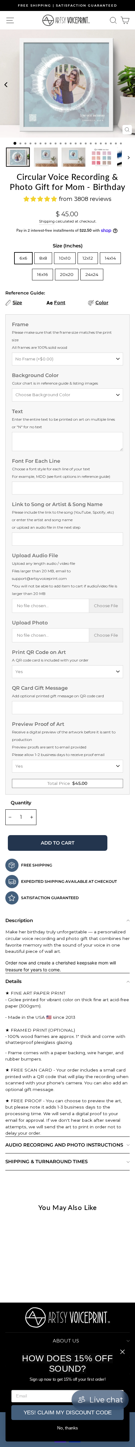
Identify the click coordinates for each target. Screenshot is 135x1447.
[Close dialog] (122, 1352)
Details (13, 981)
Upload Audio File (64, 574)
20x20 (66, 274)
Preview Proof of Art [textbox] (64, 739)
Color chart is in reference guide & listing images (55, 383)
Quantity (21, 803)
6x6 (23, 258)
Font (59, 302)
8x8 (43, 258)
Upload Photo (30, 623)
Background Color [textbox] (55, 379)
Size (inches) (68, 246)
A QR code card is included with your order (50, 660)
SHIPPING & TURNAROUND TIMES (46, 1161)
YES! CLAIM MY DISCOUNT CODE (68, 1413)
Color (101, 302)
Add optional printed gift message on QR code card (58, 696)
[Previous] (5, 83)
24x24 (91, 274)
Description (19, 920)
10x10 (65, 258)
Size (17, 302)
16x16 (42, 274)
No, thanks (67, 1428)
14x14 (110, 258)
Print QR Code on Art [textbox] (50, 655)
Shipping (47, 221)
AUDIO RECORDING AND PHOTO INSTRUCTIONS (64, 1145)
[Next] (130, 83)
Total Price (67, 783)
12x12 (88, 258)
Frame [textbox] (62, 335)
